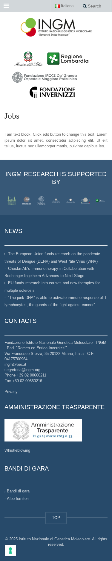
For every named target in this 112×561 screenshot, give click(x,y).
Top (105, 553)
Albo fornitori (18, 498)
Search (94, 6)
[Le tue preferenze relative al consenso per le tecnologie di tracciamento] (10, 550)
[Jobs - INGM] (56, 27)
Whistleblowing (17, 450)
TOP (56, 517)
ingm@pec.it (15, 364)
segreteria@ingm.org (22, 370)
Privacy (11, 391)
